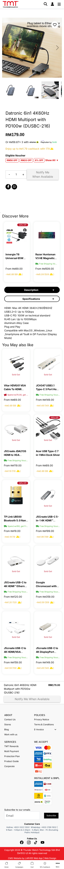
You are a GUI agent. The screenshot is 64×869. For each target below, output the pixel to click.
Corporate (9, 766)
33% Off (22, 225)
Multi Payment (11, 751)
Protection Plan (12, 756)
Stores (7, 724)
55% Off (54, 417)
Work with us (10, 734)
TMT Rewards (11, 746)
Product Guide (11, 761)
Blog (6, 729)
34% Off (22, 483)
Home (6, 867)
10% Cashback (45, 867)
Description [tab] (31, 289)
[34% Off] (16, 494)
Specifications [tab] (31, 298)
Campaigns (19, 867)
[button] (55, 729)
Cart (32, 867)
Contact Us (9, 719)
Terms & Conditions (44, 724)
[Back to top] (7, 825)
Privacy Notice (41, 719)
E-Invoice (39, 729)
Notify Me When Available (42, 174)
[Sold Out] (16, 363)
